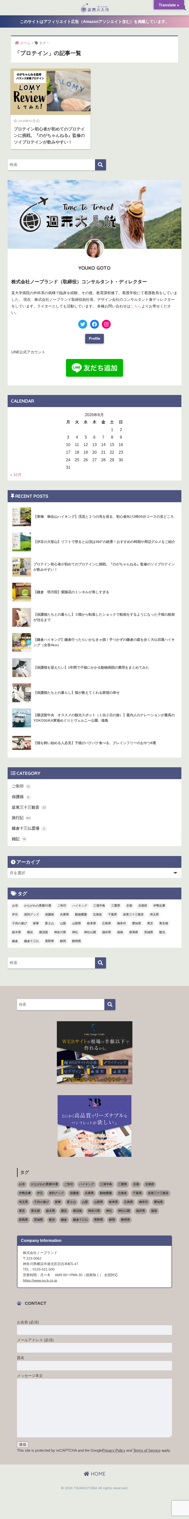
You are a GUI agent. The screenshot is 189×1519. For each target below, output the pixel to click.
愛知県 (136, 923)
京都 (129, 905)
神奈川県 (60, 932)
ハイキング (79, 905)
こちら (136, 306)
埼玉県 (154, 914)
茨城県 (148, 932)
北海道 (97, 914)
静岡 (63, 941)
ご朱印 (21, 786)
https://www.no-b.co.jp (40, 1280)
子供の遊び (19, 923)
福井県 (106, 932)
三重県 (115, 905)
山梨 (63, 923)
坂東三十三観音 (29, 807)
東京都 (163, 923)
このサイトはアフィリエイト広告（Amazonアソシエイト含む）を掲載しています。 (94, 21)
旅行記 (21, 818)
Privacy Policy (113, 1450)
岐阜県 (91, 923)
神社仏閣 (90, 932)
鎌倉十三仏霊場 (28, 828)
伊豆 (15, 914)
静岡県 (76, 941)
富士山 (49, 923)
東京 (150, 923)
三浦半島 (99, 905)
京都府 (142, 905)
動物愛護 (81, 914)
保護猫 (20, 797)
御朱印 (121, 923)
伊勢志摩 (159, 905)
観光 (162, 932)
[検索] (100, 164)
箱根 (120, 932)
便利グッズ (31, 914)
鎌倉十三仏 (31, 941)
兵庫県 (64, 914)
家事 (36, 923)
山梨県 (76, 923)
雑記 (19, 839)
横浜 (30, 932)
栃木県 (16, 932)
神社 (75, 932)
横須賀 (43, 932)
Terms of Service (146, 1450)
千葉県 (112, 914)
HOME (97, 1474)
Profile (94, 338)
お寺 (15, 905)
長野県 (49, 941)
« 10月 (16, 475)
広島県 (106, 923)
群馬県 (133, 932)
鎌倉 (15, 941)
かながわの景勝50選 (37, 905)
